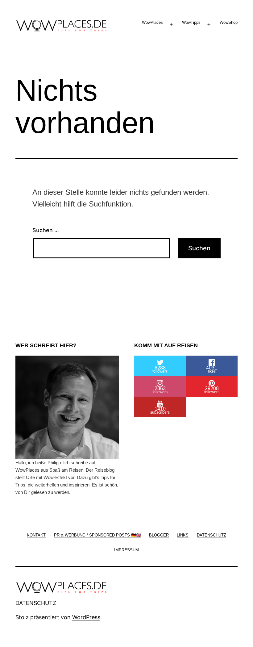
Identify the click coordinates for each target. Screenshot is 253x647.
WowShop (229, 22)
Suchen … (45, 230)
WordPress (86, 617)
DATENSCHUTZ (35, 603)
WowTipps (191, 22)
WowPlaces (152, 22)
